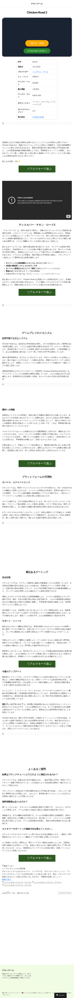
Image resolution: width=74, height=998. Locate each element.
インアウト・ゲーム (40, 72)
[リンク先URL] (17, 885)
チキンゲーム (37, 3)
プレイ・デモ (37, 43)
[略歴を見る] (12, 879)
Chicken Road (38, 117)
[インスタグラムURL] (17, 882)
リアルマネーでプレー (37, 51)
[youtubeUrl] (47, 882)
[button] (3, 4)
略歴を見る (6, 879)
